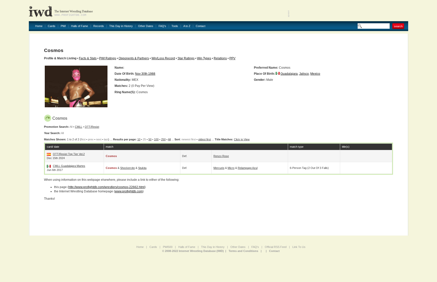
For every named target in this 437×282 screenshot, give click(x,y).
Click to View (242, 139)
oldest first (204, 139)
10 (138, 139)
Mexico (315, 73)
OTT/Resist (92, 126)
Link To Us (298, 246)
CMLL (78, 126)
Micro (231, 167)
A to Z (186, 26)
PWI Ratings (107, 58)
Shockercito (127, 167)
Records (98, 26)
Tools (174, 26)
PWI (63, 26)
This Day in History (121, 26)
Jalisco (304, 73)
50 (149, 139)
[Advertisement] (349, 10)
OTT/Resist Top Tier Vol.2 (69, 154)
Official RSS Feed (276, 246)
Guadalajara (289, 73)
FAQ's (162, 26)
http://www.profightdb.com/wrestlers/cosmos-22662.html (107, 187)
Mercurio (218, 167)
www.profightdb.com (129, 191)
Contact (200, 26)
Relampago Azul (247, 167)
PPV (232, 58)
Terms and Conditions (243, 250)
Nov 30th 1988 (145, 73)
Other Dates (145, 26)
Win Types (204, 58)
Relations (220, 58)
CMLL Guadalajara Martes (69, 165)
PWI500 (167, 246)
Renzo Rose (221, 156)
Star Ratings (186, 58)
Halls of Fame (79, 26)
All (169, 139)
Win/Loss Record (163, 58)
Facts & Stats (88, 58)
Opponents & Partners (134, 58)
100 (156, 139)
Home (38, 26)
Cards (51, 26)
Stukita (142, 167)
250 (163, 139)
